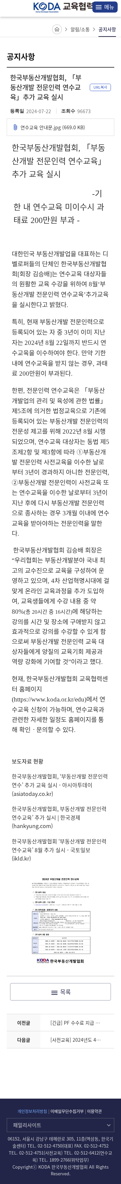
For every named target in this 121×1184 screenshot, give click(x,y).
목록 (65, 991)
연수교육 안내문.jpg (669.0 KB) (53, 127)
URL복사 (100, 87)
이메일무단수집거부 (67, 1111)
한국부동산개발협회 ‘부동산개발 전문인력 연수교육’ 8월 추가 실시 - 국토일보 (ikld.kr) (59, 849)
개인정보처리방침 (32, 1111)
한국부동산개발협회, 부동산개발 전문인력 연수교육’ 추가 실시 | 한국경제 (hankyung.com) (59, 817)
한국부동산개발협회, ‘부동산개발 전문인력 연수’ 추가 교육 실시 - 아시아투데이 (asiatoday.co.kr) (60, 784)
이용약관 (94, 1111)
